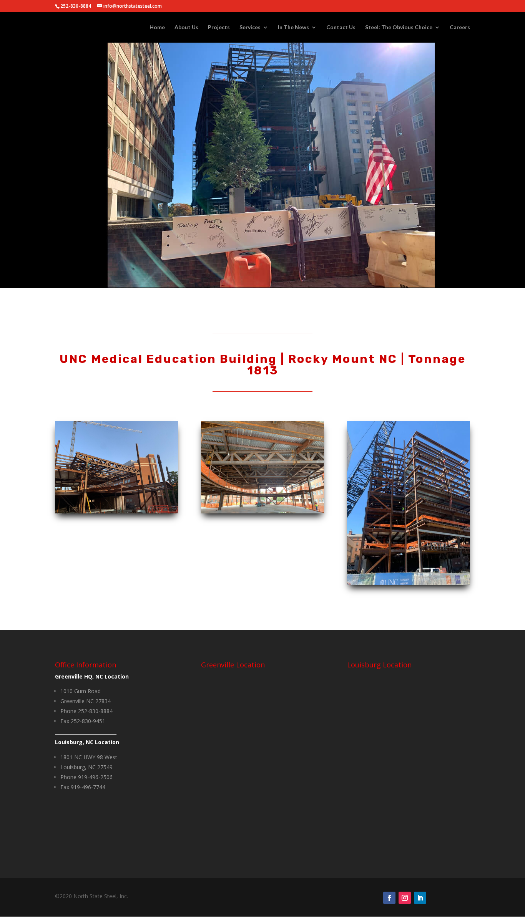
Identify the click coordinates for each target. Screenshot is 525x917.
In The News (293, 27)
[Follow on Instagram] (405, 898)
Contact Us (341, 27)
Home (157, 27)
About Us (186, 27)
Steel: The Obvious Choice (398, 27)
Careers (460, 27)
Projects (219, 27)
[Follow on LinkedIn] (420, 898)
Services (250, 27)
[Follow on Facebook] (389, 898)
